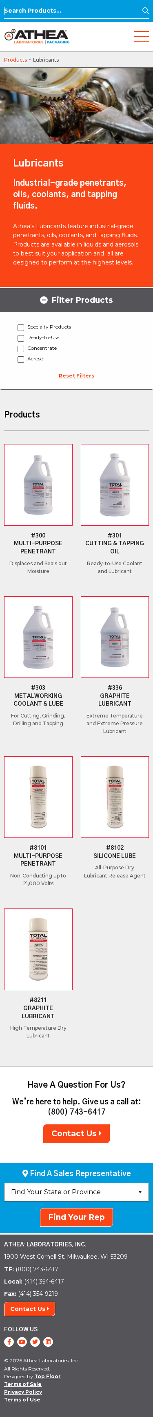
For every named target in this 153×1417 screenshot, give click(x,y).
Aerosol (35, 358)
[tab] (76, 299)
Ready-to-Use (43, 337)
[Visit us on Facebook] (9, 1342)
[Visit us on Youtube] (22, 1342)
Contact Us (75, 1133)
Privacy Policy (23, 1392)
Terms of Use (22, 1400)
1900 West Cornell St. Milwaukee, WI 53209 (66, 1256)
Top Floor (47, 1376)
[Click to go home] (37, 36)
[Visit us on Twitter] (35, 1342)
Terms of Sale (23, 1384)
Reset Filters (76, 376)
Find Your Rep (76, 1217)
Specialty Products (49, 327)
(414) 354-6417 (34, 1281)
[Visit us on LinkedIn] (48, 1342)
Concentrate (42, 348)
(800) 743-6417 (77, 1112)
